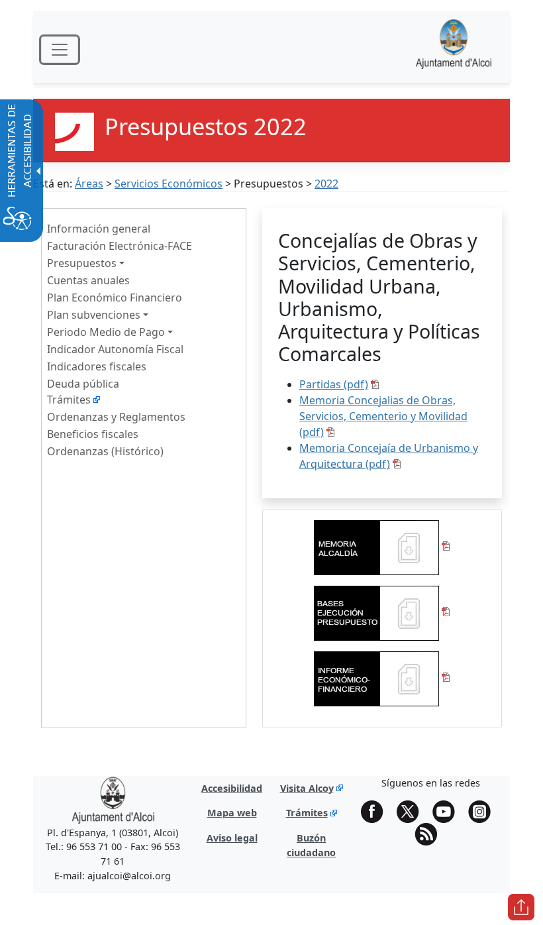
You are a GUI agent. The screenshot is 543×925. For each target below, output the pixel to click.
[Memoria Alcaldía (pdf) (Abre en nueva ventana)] (382, 546)
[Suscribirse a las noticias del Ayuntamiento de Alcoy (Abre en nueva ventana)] (430, 834)
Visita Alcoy (307, 788)
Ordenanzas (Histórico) (105, 451)
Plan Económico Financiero (114, 297)
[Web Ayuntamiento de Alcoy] (453, 49)
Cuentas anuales (88, 280)
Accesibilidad (231, 788)
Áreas (89, 183)
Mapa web (232, 812)
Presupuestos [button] (82, 263)
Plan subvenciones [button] (93, 314)
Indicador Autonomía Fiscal (115, 349)
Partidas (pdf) (333, 384)
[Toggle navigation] (59, 49)
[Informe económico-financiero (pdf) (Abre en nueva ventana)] (382, 677)
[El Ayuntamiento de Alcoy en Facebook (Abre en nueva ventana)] (377, 811)
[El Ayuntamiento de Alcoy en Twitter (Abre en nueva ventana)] (412, 811)
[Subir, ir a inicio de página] (521, 907)
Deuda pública (83, 383)
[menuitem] (144, 228)
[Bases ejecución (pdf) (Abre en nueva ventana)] (382, 611)
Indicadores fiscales (96, 366)
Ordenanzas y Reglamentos (116, 416)
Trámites (69, 399)
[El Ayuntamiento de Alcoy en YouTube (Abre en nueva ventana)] (448, 811)
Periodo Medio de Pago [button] (106, 332)
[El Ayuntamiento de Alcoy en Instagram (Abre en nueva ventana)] (484, 811)
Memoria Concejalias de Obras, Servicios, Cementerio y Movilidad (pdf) (383, 416)
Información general (98, 228)
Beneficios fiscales (92, 434)
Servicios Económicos (168, 183)
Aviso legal (232, 838)
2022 (326, 183)
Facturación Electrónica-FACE (119, 246)
